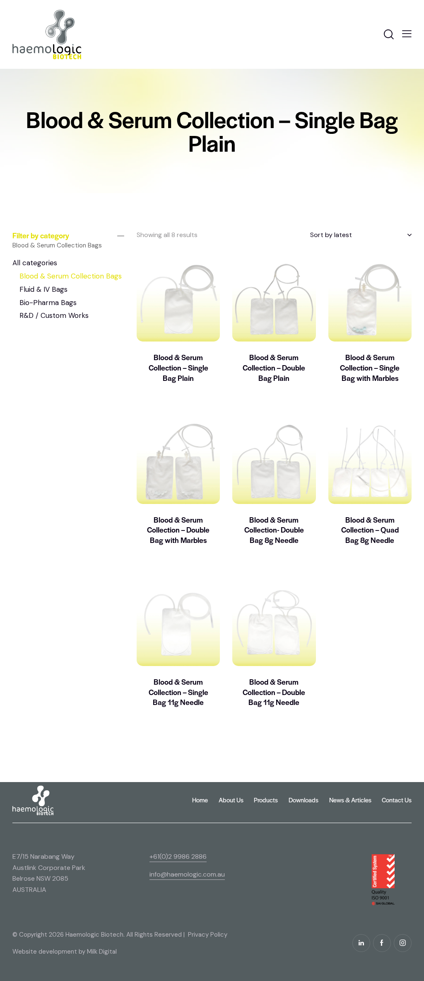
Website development (44, 951)
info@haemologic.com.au (187, 874)
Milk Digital (102, 951)
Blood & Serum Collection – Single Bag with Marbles (370, 367)
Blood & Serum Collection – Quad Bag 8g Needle (370, 530)
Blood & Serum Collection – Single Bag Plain (178, 367)
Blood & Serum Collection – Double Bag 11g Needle (274, 692)
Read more (178, 399)
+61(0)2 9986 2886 (178, 856)
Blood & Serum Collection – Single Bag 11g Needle (178, 692)
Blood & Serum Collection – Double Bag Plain (274, 367)
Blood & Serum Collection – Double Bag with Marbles (178, 530)
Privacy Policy (207, 934)
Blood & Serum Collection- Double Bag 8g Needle (274, 530)
